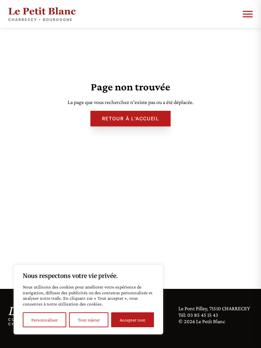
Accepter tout (132, 320)
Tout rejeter (89, 320)
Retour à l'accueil (130, 118)
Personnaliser (44, 320)
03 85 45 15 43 (202, 315)
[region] (88, 299)
